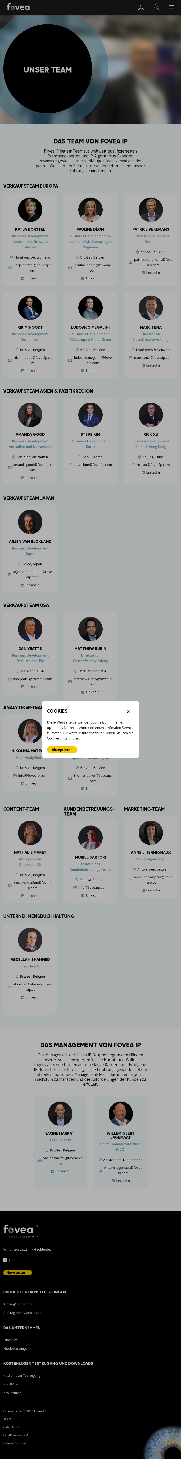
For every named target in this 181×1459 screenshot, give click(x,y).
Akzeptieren (62, 749)
